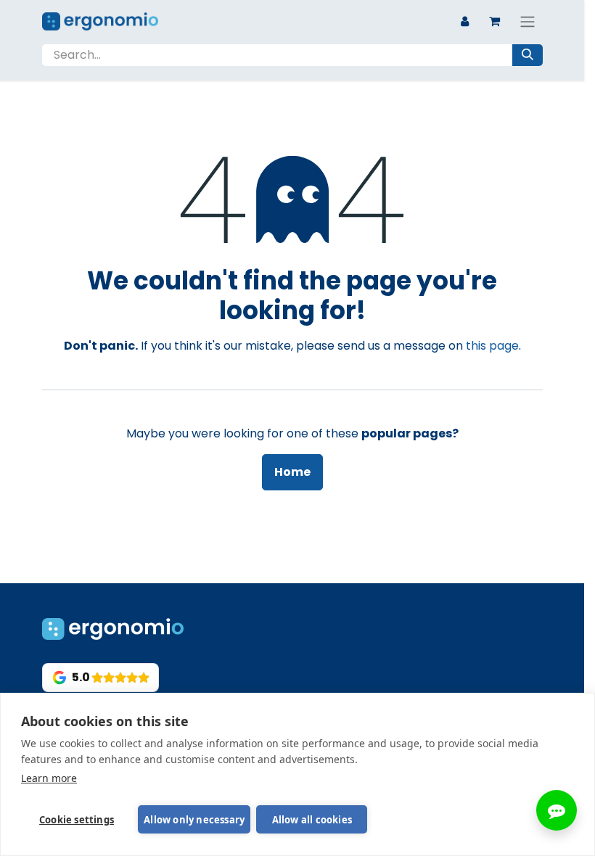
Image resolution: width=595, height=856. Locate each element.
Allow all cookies (312, 819)
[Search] (527, 55)
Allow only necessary (194, 819)
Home (292, 472)
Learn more (49, 778)
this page (492, 345)
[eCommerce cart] (494, 21)
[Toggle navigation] (527, 21)
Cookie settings (76, 819)
